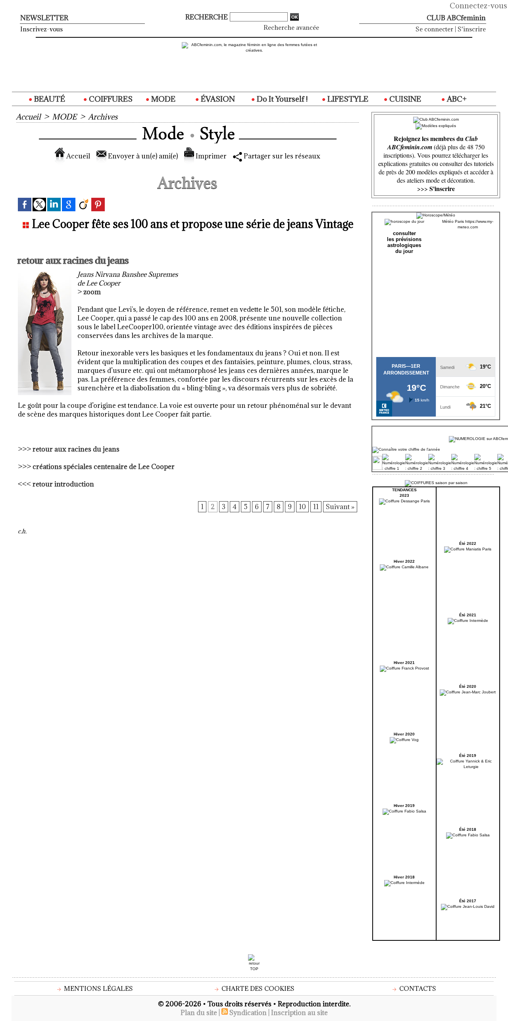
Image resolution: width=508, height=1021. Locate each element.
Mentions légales (97, 988)
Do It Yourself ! (281, 99)
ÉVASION (217, 99)
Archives (102, 117)
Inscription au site (299, 1012)
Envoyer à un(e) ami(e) (142, 156)
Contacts (417, 988)
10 (302, 506)
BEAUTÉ (49, 99)
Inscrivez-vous (41, 29)
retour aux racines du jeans (76, 449)
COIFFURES (110, 99)
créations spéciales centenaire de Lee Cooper (104, 466)
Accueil (28, 117)
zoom (92, 292)
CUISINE (404, 99)
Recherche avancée (291, 27)
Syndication (248, 1012)
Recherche (207, 17)
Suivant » (340, 506)
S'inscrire (472, 29)
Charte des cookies (257, 988)
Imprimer (210, 156)
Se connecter (434, 29)
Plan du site (199, 1012)
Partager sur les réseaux (281, 156)
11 (316, 506)
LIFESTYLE (347, 99)
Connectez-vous (478, 5)
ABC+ (456, 99)
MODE (162, 99)
